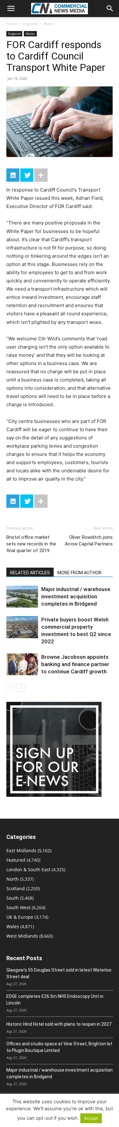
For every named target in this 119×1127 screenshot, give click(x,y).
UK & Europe (19, 917)
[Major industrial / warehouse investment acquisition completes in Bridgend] (22, 597)
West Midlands (22, 936)
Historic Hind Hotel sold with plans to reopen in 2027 (58, 1024)
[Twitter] (26, 175)
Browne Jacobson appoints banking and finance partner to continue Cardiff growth (75, 664)
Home (11, 23)
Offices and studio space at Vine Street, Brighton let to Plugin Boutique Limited (59, 1047)
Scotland (15, 888)
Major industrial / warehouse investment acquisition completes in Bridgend (75, 596)
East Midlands (21, 850)
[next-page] (20, 688)
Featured (15, 860)
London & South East (28, 869)
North (12, 879)
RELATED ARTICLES (30, 572)
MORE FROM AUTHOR (79, 572)
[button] (11, 8)
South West (18, 907)
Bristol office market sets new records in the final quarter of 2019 (31, 543)
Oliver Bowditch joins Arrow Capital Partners (89, 540)
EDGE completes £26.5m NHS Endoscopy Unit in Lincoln (54, 999)
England (30, 23)
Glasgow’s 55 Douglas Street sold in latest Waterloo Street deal (58, 973)
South (12, 898)
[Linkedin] (12, 175)
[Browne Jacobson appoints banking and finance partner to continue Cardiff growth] (22, 664)
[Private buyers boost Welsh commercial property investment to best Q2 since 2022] (22, 627)
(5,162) (28, 850)
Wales (48, 23)
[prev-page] (10, 688)
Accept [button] (91, 1118)
